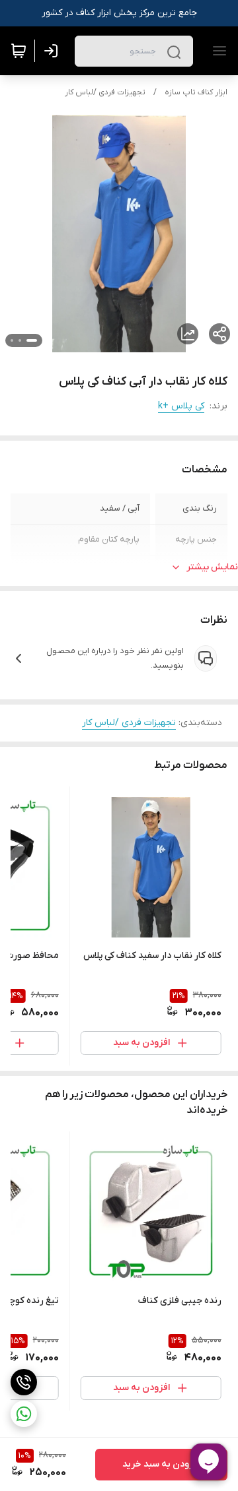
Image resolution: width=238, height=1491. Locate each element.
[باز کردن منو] (216, 50)
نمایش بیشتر (212, 567)
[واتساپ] (24, 1414)
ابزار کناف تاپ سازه (196, 92)
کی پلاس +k (181, 406)
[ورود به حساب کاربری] (53, 51)
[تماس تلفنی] (24, 1382)
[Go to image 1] (31, 340)
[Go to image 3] (12, 340)
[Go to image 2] (20, 340)
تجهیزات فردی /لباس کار (105, 92)
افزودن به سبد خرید (161, 1464)
